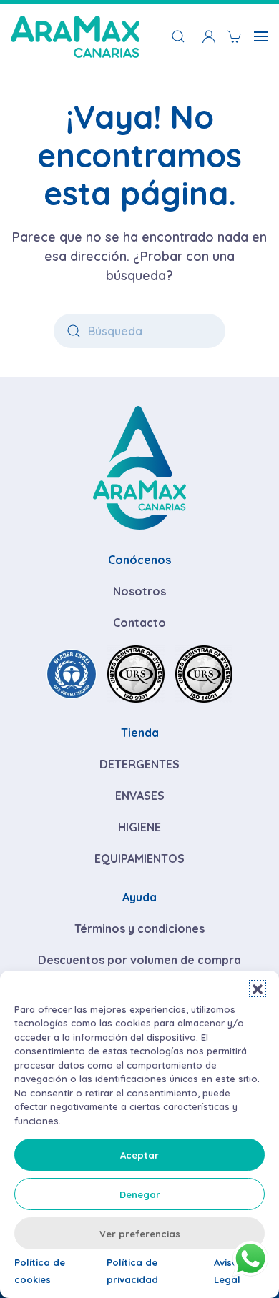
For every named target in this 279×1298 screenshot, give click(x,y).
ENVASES (140, 795)
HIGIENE (139, 827)
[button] (257, 988)
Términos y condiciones (139, 928)
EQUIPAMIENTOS (139, 858)
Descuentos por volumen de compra (139, 960)
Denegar (139, 1194)
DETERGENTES (139, 764)
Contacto (139, 622)
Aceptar (139, 1155)
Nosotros (139, 591)
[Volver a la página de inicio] (75, 36)
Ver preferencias (139, 1233)
